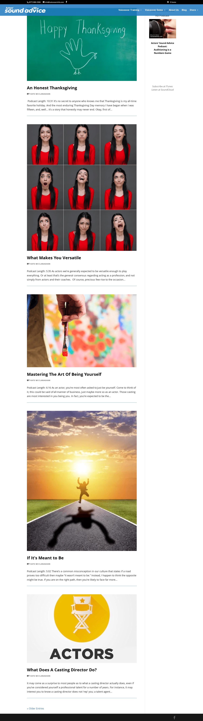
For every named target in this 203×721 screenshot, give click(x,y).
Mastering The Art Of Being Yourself (64, 374)
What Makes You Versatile (54, 257)
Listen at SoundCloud (162, 89)
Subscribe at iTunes (162, 86)
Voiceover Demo (154, 10)
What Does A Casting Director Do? (62, 670)
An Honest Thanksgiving (52, 88)
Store (193, 10)
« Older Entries (35, 708)
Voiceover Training (128, 10)
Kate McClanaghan (40, 94)
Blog (184, 10)
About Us (174, 10)
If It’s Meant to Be (45, 558)
